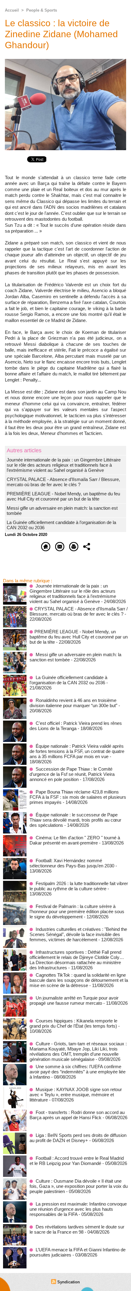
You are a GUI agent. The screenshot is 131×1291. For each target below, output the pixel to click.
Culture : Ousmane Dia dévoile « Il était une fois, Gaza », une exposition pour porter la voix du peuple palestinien (79, 1186)
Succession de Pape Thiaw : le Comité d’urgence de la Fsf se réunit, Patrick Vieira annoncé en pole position (72, 774)
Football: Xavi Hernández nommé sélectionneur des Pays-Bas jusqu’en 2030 (72, 863)
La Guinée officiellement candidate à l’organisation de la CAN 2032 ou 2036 (68, 680)
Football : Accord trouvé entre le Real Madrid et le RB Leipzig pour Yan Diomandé (77, 1160)
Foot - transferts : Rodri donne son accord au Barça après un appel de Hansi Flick (77, 1115)
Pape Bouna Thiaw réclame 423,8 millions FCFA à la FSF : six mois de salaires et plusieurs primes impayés (78, 797)
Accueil (12, 10)
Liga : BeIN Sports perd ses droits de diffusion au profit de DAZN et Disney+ (78, 1138)
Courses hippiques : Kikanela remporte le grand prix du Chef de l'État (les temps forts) (73, 1023)
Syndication (68, 1282)
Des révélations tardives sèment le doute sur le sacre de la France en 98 (77, 1229)
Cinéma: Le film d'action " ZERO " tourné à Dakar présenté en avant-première (75, 840)
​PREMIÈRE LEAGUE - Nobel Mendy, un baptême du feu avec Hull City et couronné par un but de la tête (63, 496)
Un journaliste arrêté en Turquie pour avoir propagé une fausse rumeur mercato (74, 1000)
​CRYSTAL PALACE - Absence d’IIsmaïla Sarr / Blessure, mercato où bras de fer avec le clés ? (63, 482)
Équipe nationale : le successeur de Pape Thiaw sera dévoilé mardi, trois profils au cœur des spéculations (75, 820)
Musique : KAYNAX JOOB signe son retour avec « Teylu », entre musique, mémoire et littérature (76, 1094)
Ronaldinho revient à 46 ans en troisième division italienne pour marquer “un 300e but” (73, 703)
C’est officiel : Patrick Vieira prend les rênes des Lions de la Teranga (76, 726)
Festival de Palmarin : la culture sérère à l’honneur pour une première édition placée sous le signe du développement (77, 911)
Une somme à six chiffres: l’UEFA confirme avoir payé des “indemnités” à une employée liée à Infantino (78, 1071)
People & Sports (41, 10)
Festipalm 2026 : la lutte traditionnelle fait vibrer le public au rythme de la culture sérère (79, 886)
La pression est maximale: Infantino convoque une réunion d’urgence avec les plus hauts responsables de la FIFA (78, 1209)
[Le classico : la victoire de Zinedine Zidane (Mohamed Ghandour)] (65, 61)
